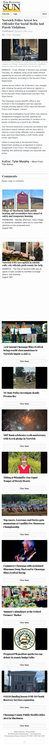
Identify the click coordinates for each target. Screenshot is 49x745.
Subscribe (5, 14)
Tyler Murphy (21, 161)
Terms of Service (19, 732)
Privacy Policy (30, 732)
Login (15, 14)
